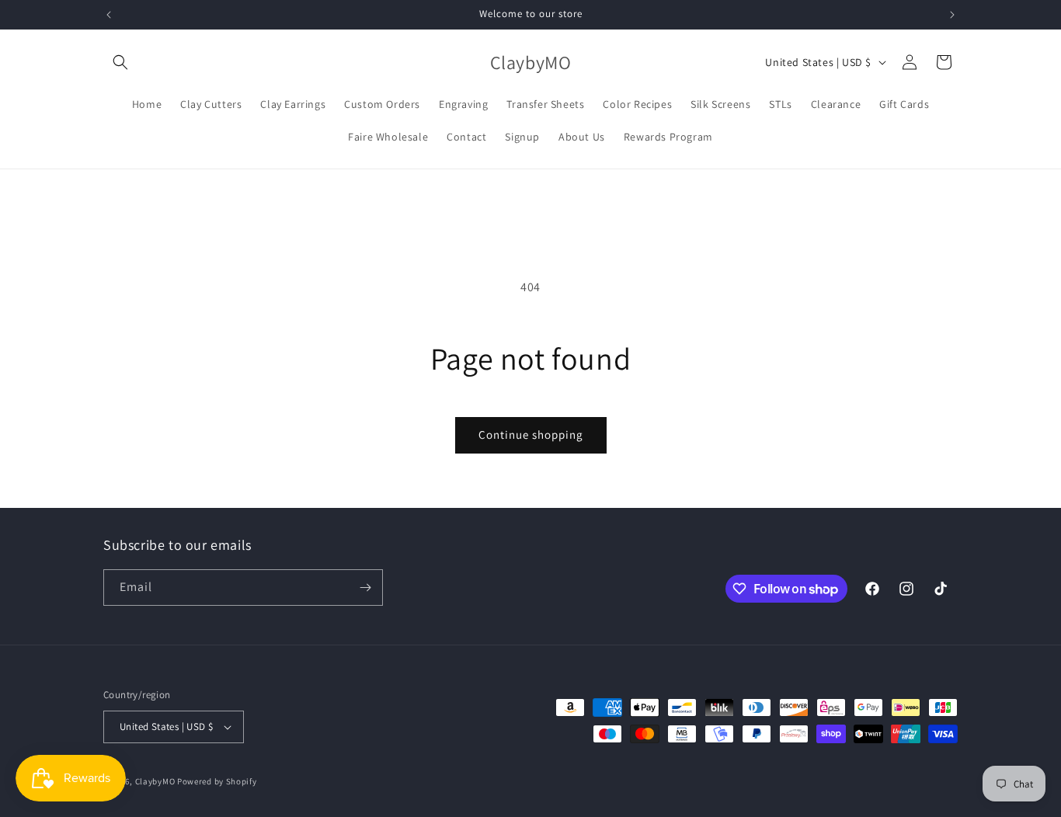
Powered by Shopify (217, 781)
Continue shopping (530, 434)
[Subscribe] (365, 587)
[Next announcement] (952, 15)
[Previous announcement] (109, 15)
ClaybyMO (155, 781)
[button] (120, 62)
